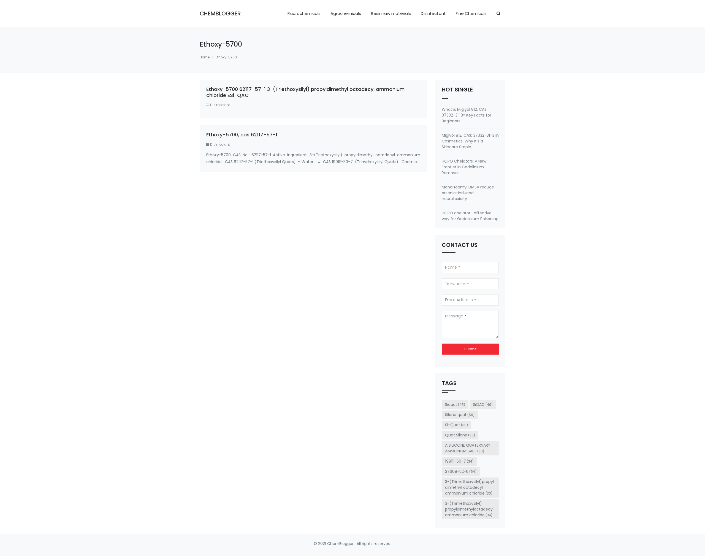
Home (205, 57)
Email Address (460, 300)
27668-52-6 (460, 471)
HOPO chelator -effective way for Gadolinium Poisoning (470, 216)
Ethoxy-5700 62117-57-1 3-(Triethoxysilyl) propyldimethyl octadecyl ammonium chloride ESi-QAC (305, 92)
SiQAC (483, 404)
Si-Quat (456, 425)
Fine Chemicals (471, 13)
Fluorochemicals (304, 13)
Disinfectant (433, 13)
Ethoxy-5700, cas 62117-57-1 (241, 134)
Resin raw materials (391, 13)
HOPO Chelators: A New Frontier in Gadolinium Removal (464, 167)
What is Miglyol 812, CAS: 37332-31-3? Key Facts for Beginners (466, 115)
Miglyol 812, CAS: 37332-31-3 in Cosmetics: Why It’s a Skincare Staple (470, 141)
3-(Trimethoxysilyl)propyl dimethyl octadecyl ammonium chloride (469, 487)
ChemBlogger (220, 13)
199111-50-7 (459, 461)
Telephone (457, 283)
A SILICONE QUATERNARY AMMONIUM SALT (467, 448)
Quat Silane (460, 435)
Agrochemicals (345, 13)
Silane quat (459, 414)
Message (455, 316)
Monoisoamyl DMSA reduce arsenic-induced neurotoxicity (468, 192)
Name (452, 267)
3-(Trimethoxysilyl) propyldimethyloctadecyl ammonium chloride (469, 509)
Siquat (455, 404)
